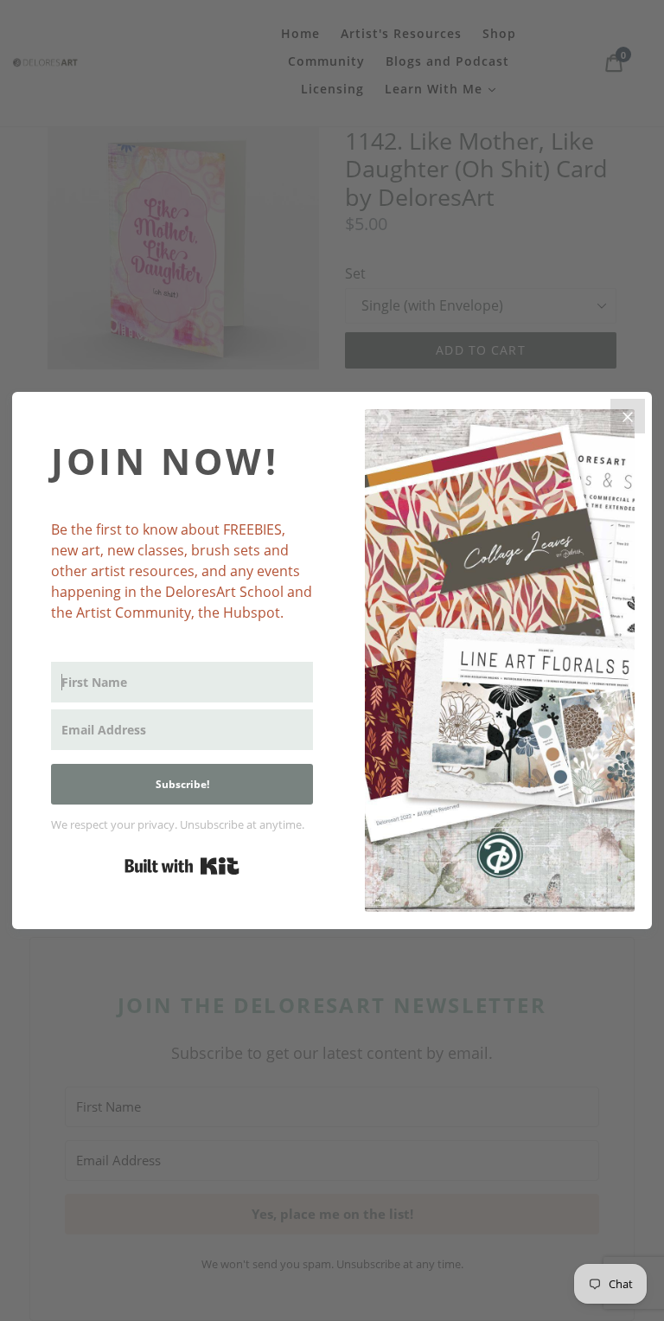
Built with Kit (181, 866)
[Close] (627, 416)
